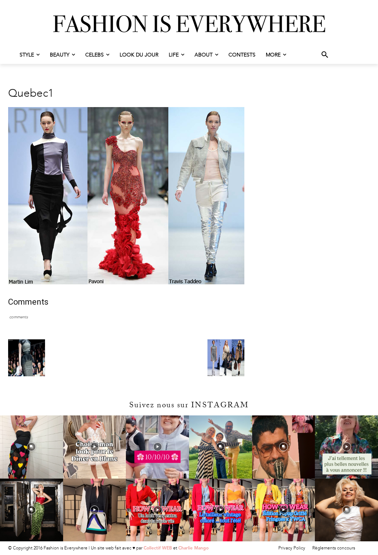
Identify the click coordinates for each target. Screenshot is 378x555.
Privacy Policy (291, 548)
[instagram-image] (31, 447)
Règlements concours (333, 548)
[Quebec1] (126, 283)
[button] (325, 55)
